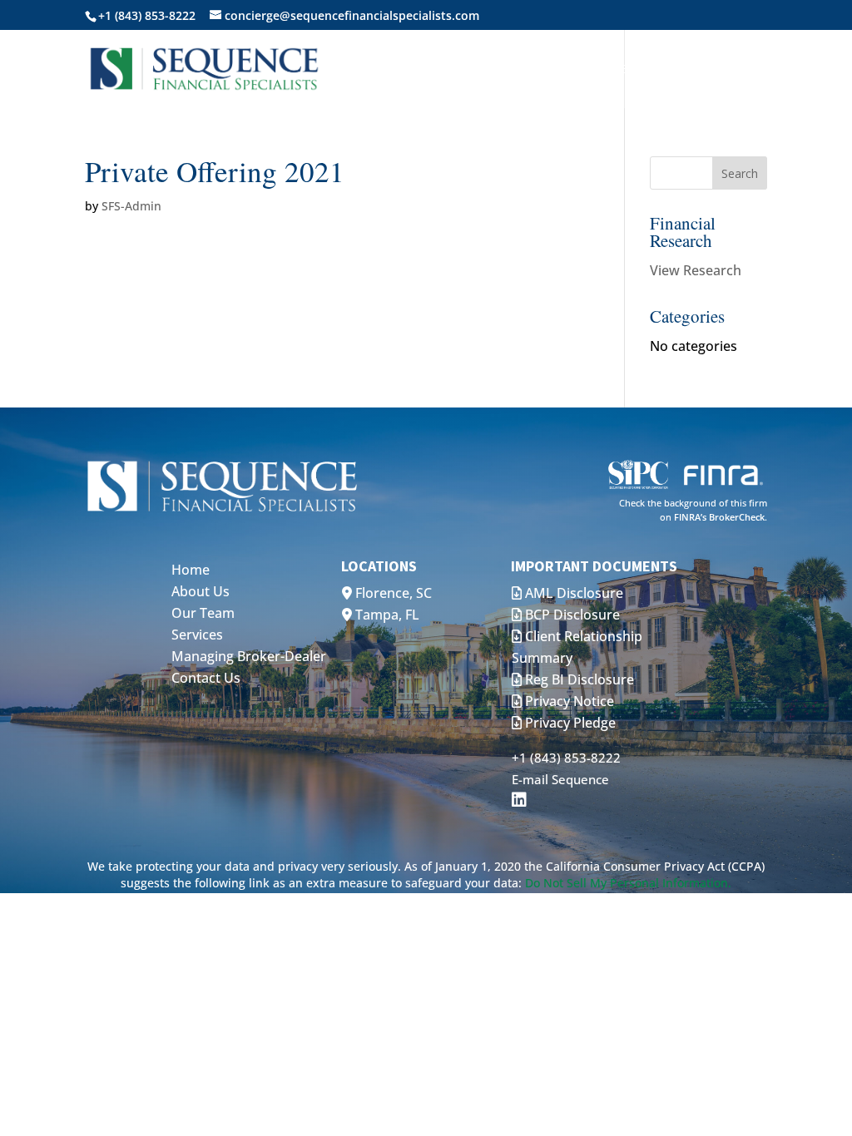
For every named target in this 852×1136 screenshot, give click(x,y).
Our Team (203, 613)
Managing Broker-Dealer (248, 656)
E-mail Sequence (560, 779)
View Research (695, 270)
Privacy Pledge (569, 723)
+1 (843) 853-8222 (566, 757)
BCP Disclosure (571, 614)
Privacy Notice (568, 701)
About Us (200, 591)
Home (400, 70)
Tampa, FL (385, 614)
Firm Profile (587, 70)
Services (197, 634)
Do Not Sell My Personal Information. (628, 883)
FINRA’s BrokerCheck (719, 517)
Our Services (474, 70)
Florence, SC (392, 593)
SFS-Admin (131, 206)
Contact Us (697, 70)
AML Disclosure (572, 593)
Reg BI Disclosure (578, 679)
